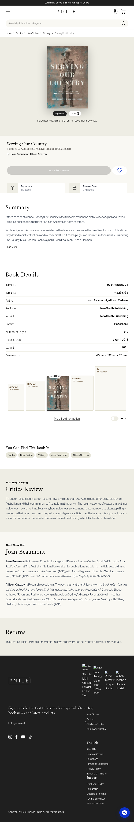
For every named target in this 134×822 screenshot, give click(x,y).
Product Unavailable (59, 170)
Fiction (90, 719)
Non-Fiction (33, 33)
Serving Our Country (64, 33)
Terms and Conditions (97, 763)
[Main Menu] (8, 11)
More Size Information (67, 418)
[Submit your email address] (83, 723)
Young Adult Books (96, 729)
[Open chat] (124, 812)
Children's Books (95, 724)
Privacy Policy (94, 768)
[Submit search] (124, 23)
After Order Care (95, 803)
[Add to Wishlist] (119, 170)
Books (19, 33)
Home (9, 33)
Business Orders (95, 754)
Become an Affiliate (97, 773)
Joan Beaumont (20, 154)
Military (46, 33)
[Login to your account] (115, 11)
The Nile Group (34, 812)
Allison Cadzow (38, 154)
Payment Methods (96, 798)
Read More (11, 247)
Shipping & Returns (96, 793)
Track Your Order (95, 784)
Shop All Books (81, 3)
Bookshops (92, 759)
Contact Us (92, 789)
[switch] (114, 418)
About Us (91, 749)
